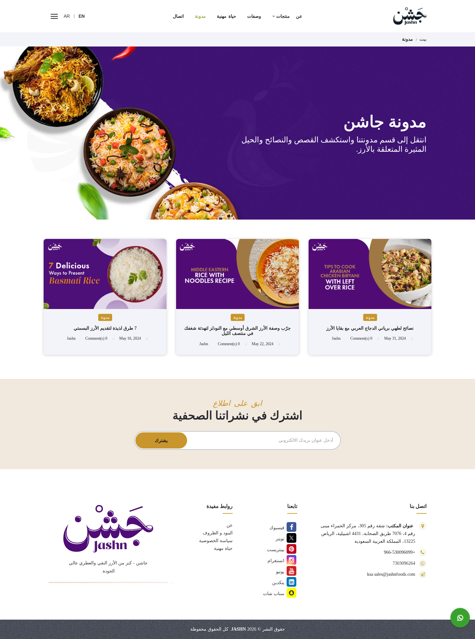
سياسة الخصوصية (216, 540)
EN (82, 16)
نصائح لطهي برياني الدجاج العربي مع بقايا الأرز (370, 328)
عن (230, 525)
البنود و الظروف (218, 533)
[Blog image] (370, 274)
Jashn (238, 629)
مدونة (370, 317)
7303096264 (404, 563)
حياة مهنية (223, 548)
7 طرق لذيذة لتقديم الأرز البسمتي (105, 328)
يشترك (161, 440)
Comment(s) (361, 338)
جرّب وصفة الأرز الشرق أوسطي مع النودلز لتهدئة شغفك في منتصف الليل (237, 331)
